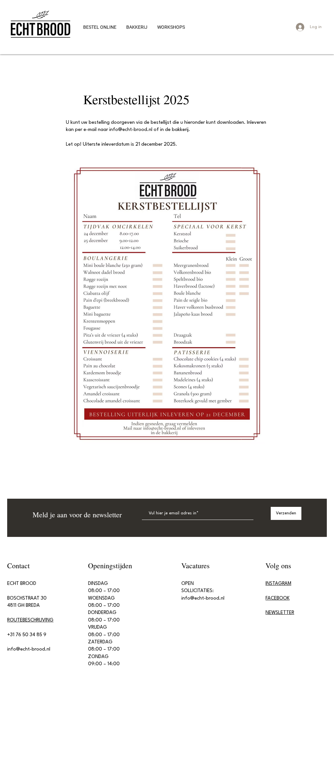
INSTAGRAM (278, 583)
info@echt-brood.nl (130, 129)
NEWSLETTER (280, 612)
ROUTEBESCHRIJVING (30, 620)
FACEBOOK (278, 598)
